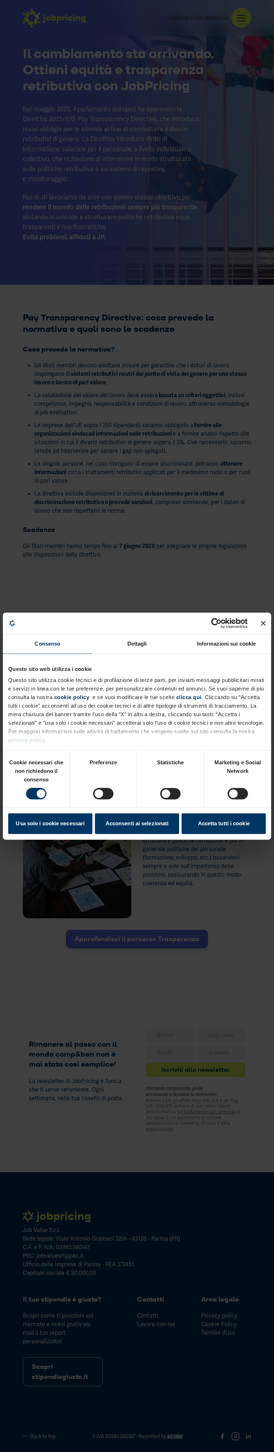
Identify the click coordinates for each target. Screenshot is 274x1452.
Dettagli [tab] (137, 644)
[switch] (103, 794)
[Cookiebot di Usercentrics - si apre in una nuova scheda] (216, 623)
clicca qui (188, 697)
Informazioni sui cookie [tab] (226, 644)
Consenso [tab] (47, 644)
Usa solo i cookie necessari (50, 823)
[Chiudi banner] (263, 623)
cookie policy (72, 697)
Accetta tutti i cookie (224, 823)
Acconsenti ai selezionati (137, 823)
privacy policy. (27, 740)
